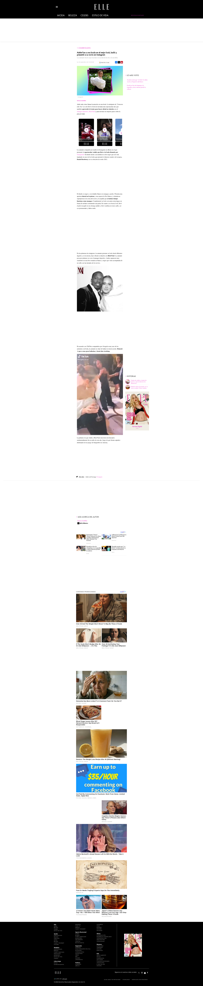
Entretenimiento (59, 964)
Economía (78, 950)
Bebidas (56, 950)
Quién (56, 934)
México (77, 965)
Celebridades (84, 48)
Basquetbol (78, 938)
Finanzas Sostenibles (103, 961)
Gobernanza (100, 958)
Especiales (100, 950)
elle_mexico (143, 972)
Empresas (78, 947)
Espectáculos (58, 935)
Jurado (56, 958)
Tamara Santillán (82, 521)
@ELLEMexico (84, 523)
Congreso (100, 924)
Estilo (56, 962)
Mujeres (77, 958)
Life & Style (57, 961)
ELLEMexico (139, 973)
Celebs (84, 15)
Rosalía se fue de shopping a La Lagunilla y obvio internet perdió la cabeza (136, 87)
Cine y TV (78, 926)
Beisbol (77, 935)
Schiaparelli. (80, 154)
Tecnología (79, 953)
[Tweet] (119, 62)
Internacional (79, 952)
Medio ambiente (101, 955)
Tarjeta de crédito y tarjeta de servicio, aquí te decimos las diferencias (138, 382)
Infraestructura (102, 938)
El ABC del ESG (101, 964)
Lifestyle (77, 941)
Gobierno (78, 964)
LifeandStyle (79, 959)
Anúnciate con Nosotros (140, 979)
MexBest (56, 947)
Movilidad (100, 959)
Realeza (56, 936)
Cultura (56, 944)
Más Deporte (79, 939)
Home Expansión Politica (82, 949)
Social (99, 956)
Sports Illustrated (80, 932)
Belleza (72, 15)
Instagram (99, 477)
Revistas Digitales (137, 15)
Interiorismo (101, 941)
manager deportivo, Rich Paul (86, 111)
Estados (99, 927)
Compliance (126, 979)
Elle (55, 924)
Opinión (99, 929)
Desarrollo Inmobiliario (104, 936)
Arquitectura (101, 939)
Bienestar (57, 955)
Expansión (78, 946)
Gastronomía (58, 949)
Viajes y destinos (59, 952)
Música (77, 927)
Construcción (101, 935)
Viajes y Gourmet (59, 943)
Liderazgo (100, 947)
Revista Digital (137, 426)
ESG (76, 956)
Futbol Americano (80, 936)
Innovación (100, 962)
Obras (77, 955)
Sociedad (99, 930)
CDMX (98, 926)
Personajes (57, 953)
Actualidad (100, 945)
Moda (61, 15)
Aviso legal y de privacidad (112, 979)
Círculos (56, 938)
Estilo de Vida (58, 956)
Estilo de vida (100, 15)
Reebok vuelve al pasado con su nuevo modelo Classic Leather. (139, 387)
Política (77, 963)
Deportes (78, 924)
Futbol (77, 933)
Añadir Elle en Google (105, 62)
